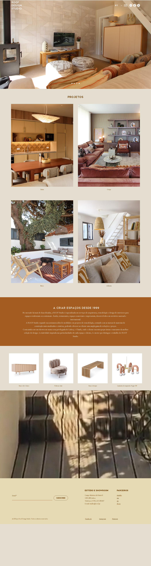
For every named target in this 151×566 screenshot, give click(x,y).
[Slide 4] (76, 83)
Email (14, 496)
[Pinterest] (138, 5)
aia (118, 501)
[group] (75, 370)
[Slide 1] (79, 83)
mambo (119, 495)
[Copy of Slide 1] (74, 83)
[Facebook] (134, 5)
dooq (118, 504)
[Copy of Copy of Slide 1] (72, 83)
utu (118, 498)
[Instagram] (130, 5)
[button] (125, 5)
